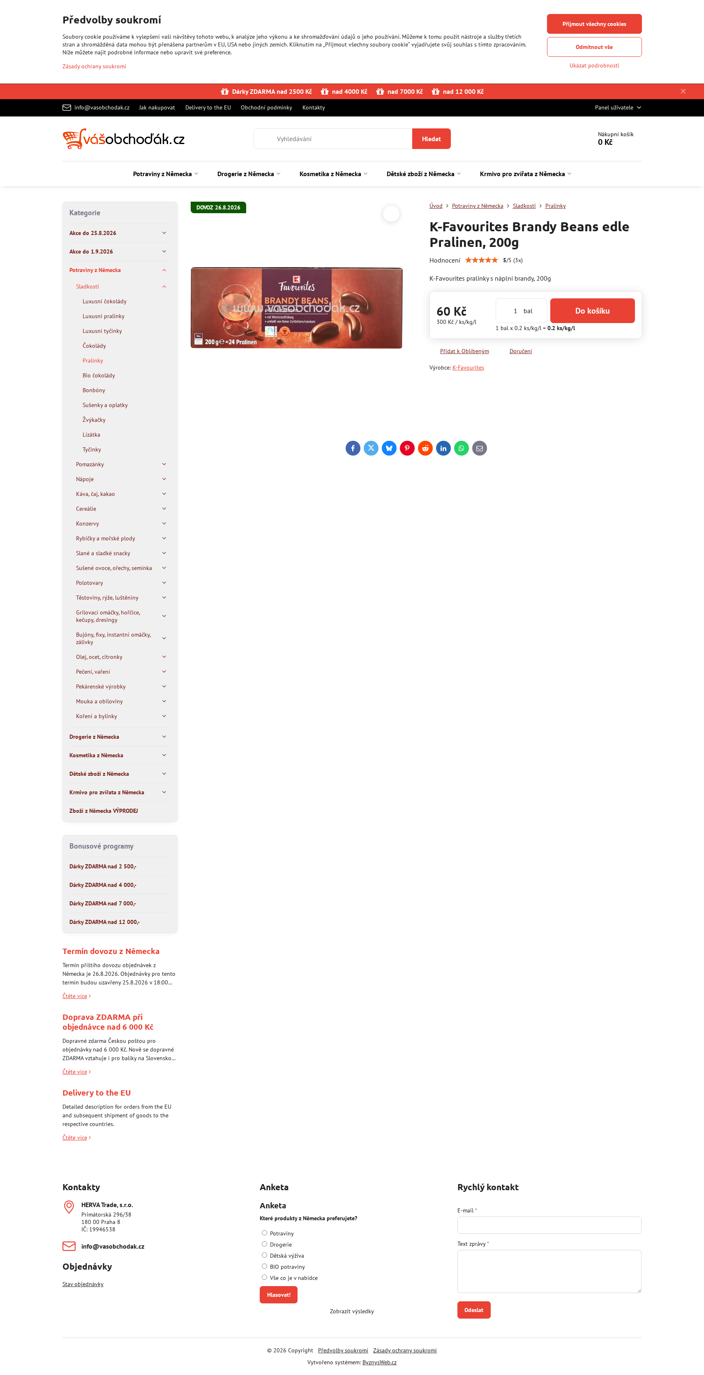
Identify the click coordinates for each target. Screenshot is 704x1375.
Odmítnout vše (594, 47)
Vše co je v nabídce (293, 1278)
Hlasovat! (279, 1294)
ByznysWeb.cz (379, 1362)
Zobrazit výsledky (352, 1311)
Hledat (431, 139)
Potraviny (281, 1233)
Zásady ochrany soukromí (405, 1350)
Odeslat (473, 1310)
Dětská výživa (286, 1255)
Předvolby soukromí (343, 1350)
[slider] (481, 260)
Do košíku (592, 310)
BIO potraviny (286, 1266)
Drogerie (280, 1244)
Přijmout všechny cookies (594, 24)
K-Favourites (468, 367)
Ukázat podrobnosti (594, 65)
